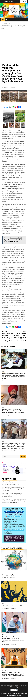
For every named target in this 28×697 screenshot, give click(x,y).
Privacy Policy (14, 687)
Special (3, 62)
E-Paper (17, 685)
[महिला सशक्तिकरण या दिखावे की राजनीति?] (14, 591)
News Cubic (12, 87)
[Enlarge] (24, 509)
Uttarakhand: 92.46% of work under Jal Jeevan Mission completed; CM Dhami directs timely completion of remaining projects (14, 500)
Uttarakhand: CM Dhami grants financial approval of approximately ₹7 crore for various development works (14, 494)
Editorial (4, 573)
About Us (3, 685)
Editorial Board (10, 685)
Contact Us (23, 685)
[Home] (3, 20)
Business (4, 670)
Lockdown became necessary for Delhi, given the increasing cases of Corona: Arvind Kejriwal (20, 336)
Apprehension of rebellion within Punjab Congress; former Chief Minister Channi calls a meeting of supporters (14, 411)
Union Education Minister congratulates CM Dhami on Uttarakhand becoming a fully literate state (13, 488)
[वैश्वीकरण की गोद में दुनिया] (14, 560)
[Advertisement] (14, 45)
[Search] (26, 19)
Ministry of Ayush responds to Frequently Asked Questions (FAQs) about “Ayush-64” (7, 336)
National (4, 634)
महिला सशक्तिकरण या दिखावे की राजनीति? (11, 484)
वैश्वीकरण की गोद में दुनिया (7, 482)
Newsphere (10, 695)
